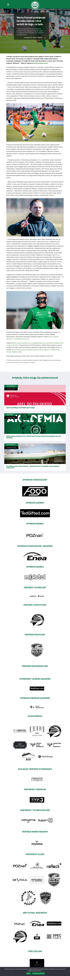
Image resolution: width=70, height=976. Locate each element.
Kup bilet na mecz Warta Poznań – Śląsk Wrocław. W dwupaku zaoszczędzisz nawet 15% (32, 467)
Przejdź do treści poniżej (33, 37)
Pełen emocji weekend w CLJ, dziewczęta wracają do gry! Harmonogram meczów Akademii (33, 437)
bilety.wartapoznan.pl (41, 63)
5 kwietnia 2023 (11, 447)
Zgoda (28, 973)
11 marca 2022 (11, 389)
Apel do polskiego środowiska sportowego (20, 408)
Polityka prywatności (38, 973)
